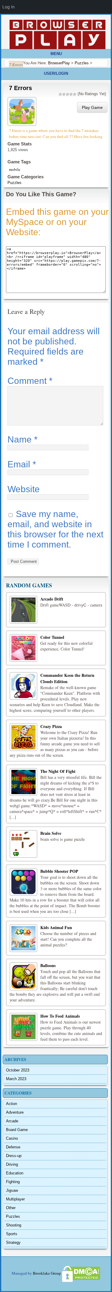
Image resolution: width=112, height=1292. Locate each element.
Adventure (15, 1112)
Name (22, 439)
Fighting (13, 1181)
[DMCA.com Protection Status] (80, 1273)
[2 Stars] (64, 94)
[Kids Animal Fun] (23, 938)
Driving (12, 1164)
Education (14, 1173)
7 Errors (20, 88)
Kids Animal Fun (56, 927)
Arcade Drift (51, 599)
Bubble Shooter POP (59, 871)
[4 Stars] (71, 94)
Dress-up (14, 1155)
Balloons (48, 965)
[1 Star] (60, 94)
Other (11, 1208)
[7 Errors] (22, 111)
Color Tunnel (52, 637)
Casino (12, 1138)
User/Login (56, 73)
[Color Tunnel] (23, 648)
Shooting (13, 1225)
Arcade (12, 1121)
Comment (30, 381)
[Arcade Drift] (23, 610)
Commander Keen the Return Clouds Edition (67, 678)
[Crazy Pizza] (23, 737)
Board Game (17, 1129)
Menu (56, 53)
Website (23, 489)
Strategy (13, 1242)
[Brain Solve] (23, 844)
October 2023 (17, 1070)
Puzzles (14, 182)
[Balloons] (23, 976)
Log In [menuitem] (8, 6)
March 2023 (16, 1079)
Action (11, 1103)
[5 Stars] (74, 94)
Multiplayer (15, 1199)
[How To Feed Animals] (23, 1027)
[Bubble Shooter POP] (23, 882)
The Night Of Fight (58, 771)
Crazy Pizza (51, 726)
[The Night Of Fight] (23, 782)
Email (21, 464)
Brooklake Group (47, 1273)
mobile (14, 169)
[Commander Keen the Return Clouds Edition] (23, 686)
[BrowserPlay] (57, 34)
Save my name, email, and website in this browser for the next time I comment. (55, 529)
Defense (13, 1147)
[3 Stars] (67, 94)
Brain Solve (50, 833)
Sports (11, 1234)
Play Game (92, 107)
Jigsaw (12, 1190)
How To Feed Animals (60, 1016)
